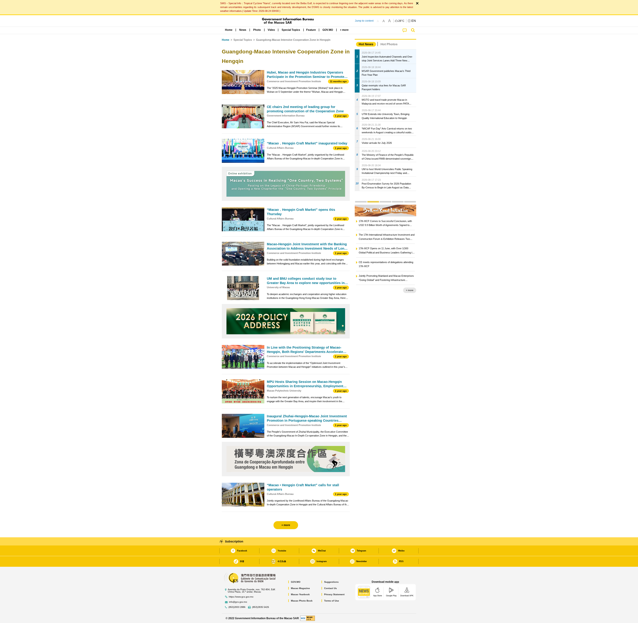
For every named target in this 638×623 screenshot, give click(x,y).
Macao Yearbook (300, 594)
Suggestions (331, 582)
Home (225, 39)
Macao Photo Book (302, 600)
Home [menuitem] (228, 29)
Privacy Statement (334, 594)
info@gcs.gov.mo (238, 602)
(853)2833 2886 (236, 607)
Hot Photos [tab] (389, 44)
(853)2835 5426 (260, 607)
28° (401, 21)
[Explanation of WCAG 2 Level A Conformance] (307, 618)
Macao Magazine (300, 588)
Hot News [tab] (366, 44)
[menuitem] (243, 30)
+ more (409, 290)
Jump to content (364, 20)
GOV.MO (295, 582)
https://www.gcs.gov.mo (241, 597)
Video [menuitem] (271, 29)
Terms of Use (331, 600)
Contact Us (330, 588)
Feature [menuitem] (311, 29)
